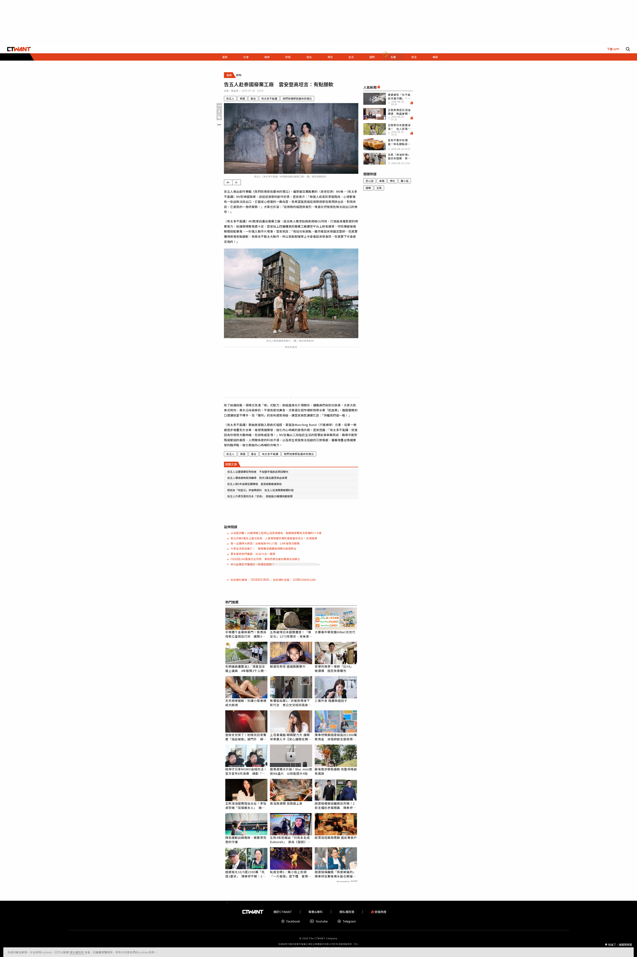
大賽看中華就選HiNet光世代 (335, 632)
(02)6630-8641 (260, 579)
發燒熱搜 (380, 912)
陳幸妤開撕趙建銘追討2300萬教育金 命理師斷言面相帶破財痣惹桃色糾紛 (336, 737)
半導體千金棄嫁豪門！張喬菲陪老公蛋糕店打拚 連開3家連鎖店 (245, 634)
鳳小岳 (405, 181)
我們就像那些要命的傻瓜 (297, 98)
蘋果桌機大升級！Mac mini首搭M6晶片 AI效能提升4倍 (291, 771)
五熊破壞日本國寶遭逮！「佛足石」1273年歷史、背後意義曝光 (291, 634)
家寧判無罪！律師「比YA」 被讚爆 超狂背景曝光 (334, 668)
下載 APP (613, 49)
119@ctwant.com (304, 579)
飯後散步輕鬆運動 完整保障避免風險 (336, 771)
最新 (225, 56)
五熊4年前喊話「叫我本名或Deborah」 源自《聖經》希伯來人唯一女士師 (290, 839)
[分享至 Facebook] (219, 111)
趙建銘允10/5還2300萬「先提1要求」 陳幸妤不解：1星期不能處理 (245, 874)
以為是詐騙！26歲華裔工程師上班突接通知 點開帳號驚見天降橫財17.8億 (276, 533)
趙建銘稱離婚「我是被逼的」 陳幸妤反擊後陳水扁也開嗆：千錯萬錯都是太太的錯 (336, 874)
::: (95, 56)
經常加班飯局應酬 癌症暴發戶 (336, 837)
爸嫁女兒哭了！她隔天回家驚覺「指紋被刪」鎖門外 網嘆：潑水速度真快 (245, 737)
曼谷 (253, 98)
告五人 (230, 98)
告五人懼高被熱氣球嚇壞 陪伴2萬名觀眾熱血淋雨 (257, 478)
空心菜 (370, 181)
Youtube (322, 921)
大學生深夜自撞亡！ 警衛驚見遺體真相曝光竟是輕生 (263, 548)
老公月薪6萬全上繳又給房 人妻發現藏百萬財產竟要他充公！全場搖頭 (274, 538)
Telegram (349, 921)
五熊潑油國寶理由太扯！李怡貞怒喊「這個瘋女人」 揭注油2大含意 (245, 805)
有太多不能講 (269, 98)
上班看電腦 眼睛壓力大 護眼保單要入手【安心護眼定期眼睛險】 (290, 737)
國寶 (368, 188)
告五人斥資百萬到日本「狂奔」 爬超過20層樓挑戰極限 (260, 496)
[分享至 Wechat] (219, 117)
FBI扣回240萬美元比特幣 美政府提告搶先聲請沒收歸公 (265, 559)
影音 (414, 57)
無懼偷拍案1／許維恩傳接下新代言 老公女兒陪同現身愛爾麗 (290, 702)
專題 (435, 57)
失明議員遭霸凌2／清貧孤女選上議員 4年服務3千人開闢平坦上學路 (246, 668)
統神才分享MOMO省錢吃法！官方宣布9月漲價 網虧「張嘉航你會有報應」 (246, 771)
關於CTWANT (283, 912)
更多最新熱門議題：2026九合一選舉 (253, 554)
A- (236, 182)
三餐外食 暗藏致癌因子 (331, 700)
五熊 (379, 188)
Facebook (293, 921)
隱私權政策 (77, 952)
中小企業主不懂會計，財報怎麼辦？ (252, 564)
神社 (392, 181)
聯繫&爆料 (316, 912)
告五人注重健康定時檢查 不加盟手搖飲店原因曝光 (257, 472)
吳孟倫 (234, 90)
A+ (228, 182)
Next (219, 124)
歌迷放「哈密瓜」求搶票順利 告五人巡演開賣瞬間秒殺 (260, 490)
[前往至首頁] (19, 49)
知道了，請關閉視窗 (620, 944)
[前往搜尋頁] (628, 49)
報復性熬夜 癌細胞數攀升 (288, 666)
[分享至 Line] (219, 106)
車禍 (381, 181)
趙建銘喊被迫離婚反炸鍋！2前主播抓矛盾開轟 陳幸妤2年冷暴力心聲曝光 (334, 805)
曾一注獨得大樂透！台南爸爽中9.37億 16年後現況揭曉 (265, 543)
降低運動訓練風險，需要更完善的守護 (245, 839)
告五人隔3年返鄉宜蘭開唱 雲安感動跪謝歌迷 (254, 484)
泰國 (242, 98)
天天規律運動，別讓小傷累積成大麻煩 (245, 702)
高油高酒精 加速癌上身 (286, 803)
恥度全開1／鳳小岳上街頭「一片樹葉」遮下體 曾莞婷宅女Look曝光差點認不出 (290, 874)
